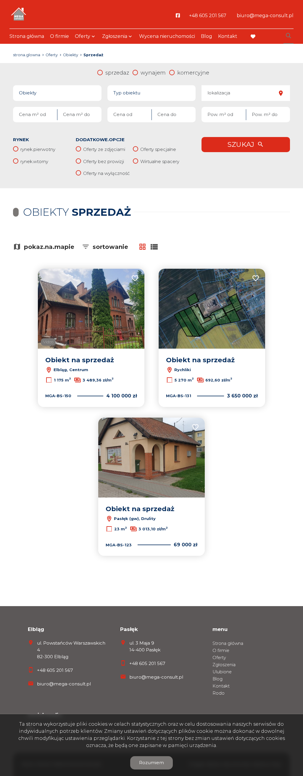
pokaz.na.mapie (49, 246)
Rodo (218, 693)
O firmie (59, 36)
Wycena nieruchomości (167, 36)
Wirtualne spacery (159, 161)
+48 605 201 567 (55, 670)
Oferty (82, 36)
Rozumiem (151, 762)
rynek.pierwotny (37, 149)
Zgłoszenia (224, 664)
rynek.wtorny (34, 161)
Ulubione (222, 671)
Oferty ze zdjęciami (104, 149)
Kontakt (227, 36)
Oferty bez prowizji (103, 161)
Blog (206, 36)
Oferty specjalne (158, 149)
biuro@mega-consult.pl (64, 684)
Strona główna (26, 36)
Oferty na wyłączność (106, 173)
